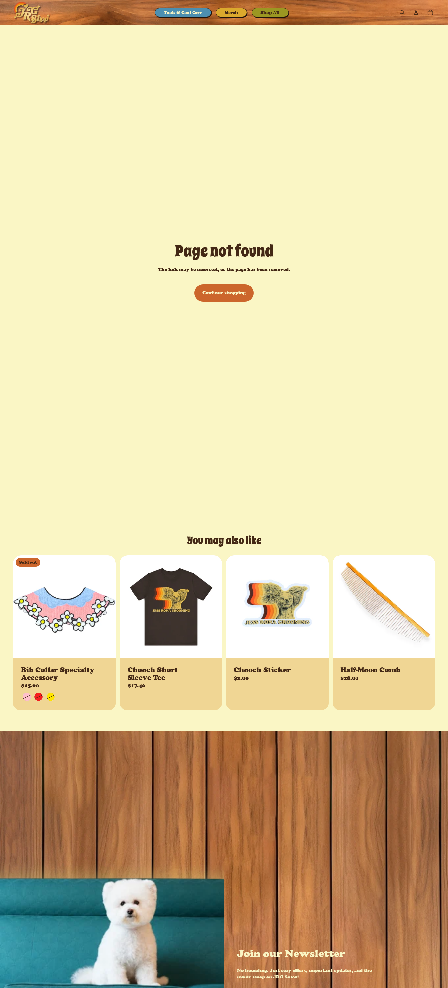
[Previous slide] (23, 607)
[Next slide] (106, 607)
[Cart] (430, 12)
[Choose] (212, 648)
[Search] (402, 12)
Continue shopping (224, 292)
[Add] (318, 648)
